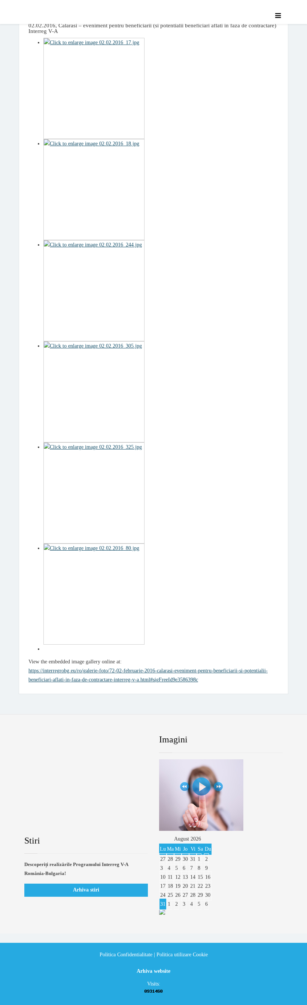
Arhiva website (153, 971)
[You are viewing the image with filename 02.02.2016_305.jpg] (161, 391)
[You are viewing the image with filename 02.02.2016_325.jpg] (161, 493)
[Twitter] (65, 739)
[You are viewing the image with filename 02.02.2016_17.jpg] (161, 88)
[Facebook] (37, 739)
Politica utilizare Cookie (182, 954)
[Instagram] (123, 739)
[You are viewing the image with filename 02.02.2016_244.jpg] (161, 290)
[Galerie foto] (221, 795)
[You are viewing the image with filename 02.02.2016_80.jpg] (161, 594)
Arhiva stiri (86, 890)
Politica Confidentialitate (126, 954)
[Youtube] (94, 739)
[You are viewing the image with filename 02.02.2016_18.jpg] (161, 189)
